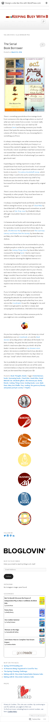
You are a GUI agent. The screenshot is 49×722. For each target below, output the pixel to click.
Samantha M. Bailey (12, 632)
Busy (6, 27)
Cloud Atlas (38, 206)
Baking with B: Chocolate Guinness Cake (19, 677)
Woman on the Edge (12, 630)
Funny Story (9, 610)
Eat (11, 381)
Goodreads (17, 303)
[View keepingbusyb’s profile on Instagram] (8, 536)
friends (6, 383)
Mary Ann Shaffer (14, 385)
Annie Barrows (38, 376)
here (14, 127)
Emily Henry (9, 612)
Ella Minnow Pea (14, 231)
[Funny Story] (42, 616)
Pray (22, 385)
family (40, 381)
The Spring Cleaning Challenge (15, 671)
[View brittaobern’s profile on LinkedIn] (14, 536)
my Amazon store (33, 348)
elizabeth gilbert (19, 381)
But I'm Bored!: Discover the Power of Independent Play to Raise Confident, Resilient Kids (21, 600)
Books (24, 27)
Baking (21, 21)
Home (6, 21)
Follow (8, 576)
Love (37, 383)
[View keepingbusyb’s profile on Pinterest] (11, 536)
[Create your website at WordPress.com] (24, 3)
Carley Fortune (10, 622)
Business (14, 27)
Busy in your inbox (12, 561)
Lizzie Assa (9, 605)
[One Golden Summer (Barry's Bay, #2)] (42, 626)
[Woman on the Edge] (42, 636)
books (6, 378)
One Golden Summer (12, 620)
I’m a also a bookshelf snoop (28, 172)
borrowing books (15, 378)
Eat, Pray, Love (20, 211)
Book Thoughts (16, 376)
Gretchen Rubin (11, 644)
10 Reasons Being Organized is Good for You (20, 668)
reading (27, 385)
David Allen (34, 378)
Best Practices (31, 21)
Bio (13, 21)
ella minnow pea (31, 381)
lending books (30, 383)
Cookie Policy (12, 711)
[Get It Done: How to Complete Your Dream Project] (42, 643)
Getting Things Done (16, 383)
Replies (27, 388)
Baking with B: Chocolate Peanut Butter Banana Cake (23, 674)
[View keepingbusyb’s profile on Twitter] (5, 536)
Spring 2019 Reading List (13, 666)
